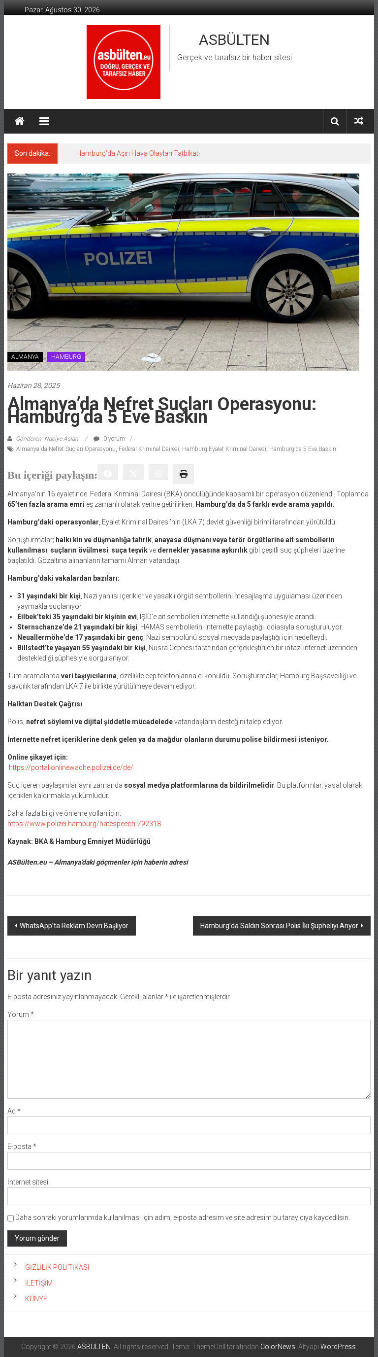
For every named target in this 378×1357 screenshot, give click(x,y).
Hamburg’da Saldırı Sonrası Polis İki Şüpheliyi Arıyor (279, 926)
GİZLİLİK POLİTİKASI (57, 1267)
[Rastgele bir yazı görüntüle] (358, 121)
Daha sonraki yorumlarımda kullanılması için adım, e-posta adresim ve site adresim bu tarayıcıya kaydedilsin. (182, 1217)
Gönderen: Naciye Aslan (47, 438)
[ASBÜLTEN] (19, 121)
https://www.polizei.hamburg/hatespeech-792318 (84, 824)
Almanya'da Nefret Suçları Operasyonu (66, 449)
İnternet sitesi (27, 1182)
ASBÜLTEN (234, 39)
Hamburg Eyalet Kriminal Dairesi (224, 449)
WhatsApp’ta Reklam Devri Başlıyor (74, 926)
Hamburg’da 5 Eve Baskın (302, 449)
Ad (14, 1111)
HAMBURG (66, 356)
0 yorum (113, 438)
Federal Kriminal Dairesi (149, 449)
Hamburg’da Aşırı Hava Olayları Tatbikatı (138, 153)
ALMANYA (25, 356)
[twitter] (133, 472)
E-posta (21, 1146)
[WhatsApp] (158, 472)
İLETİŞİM (39, 1283)
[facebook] (107, 472)
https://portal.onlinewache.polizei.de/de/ (71, 767)
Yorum (20, 1014)
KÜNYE (36, 1299)
